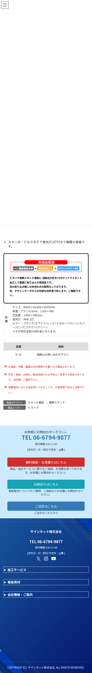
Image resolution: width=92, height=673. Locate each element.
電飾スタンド (57, 402)
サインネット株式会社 (41, 667)
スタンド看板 (36, 402)
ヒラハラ (33, 407)
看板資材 (14, 582)
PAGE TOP (85, 648)
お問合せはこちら (46, 484)
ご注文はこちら (46, 506)
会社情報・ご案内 (20, 594)
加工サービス (17, 570)
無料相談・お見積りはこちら (46, 462)
